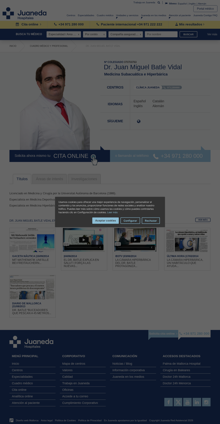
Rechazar (151, 220)
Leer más (112, 212)
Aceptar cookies (105, 220)
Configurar (130, 220)
